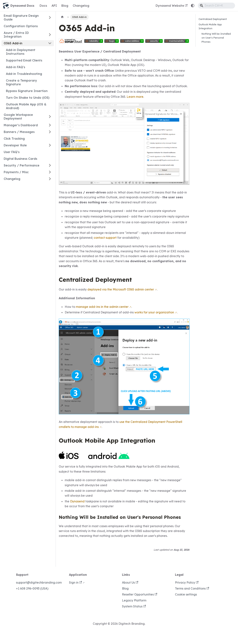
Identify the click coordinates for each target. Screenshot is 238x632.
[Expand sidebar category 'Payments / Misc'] (50, 172)
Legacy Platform (134, 600)
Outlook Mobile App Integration (210, 26)
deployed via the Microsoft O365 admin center (120, 289)
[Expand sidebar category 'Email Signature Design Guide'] (50, 17)
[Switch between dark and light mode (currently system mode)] (193, 6)
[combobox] (216, 6)
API (54, 5)
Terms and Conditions (190, 588)
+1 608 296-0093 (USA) (32, 588)
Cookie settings (186, 594)
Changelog (81, 5)
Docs (43, 5)
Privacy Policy (185, 582)
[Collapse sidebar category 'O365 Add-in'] (50, 43)
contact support (105, 237)
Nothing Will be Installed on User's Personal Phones (216, 37)
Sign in (73, 582)
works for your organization (154, 312)
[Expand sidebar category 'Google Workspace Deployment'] (50, 116)
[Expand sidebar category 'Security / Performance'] (50, 165)
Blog (64, 5)
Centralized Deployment (213, 19)
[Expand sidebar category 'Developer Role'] (50, 145)
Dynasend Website (170, 5)
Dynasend (77, 501)
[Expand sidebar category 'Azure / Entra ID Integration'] (50, 34)
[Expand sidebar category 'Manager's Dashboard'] (50, 125)
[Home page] (62, 17)
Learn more (135, 97)
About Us (128, 582)
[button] (27, 179)
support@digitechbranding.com (39, 582)
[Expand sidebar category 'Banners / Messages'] (50, 132)
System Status (132, 606)
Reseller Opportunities (138, 594)
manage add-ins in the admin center (102, 307)
